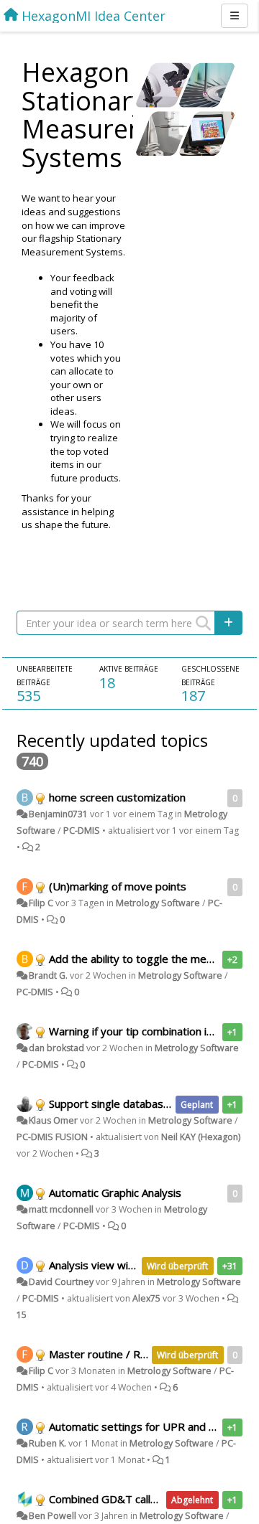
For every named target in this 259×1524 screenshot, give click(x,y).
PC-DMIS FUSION (52, 1137)
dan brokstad (56, 1048)
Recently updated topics (112, 740)
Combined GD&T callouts (111, 1499)
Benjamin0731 (58, 814)
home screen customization (117, 797)
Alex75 (146, 1298)
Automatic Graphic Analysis (115, 1192)
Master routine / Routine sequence (135, 1354)
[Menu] (234, 16)
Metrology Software (158, 903)
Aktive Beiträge (128, 669)
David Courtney (61, 1282)
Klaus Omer (53, 1120)
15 (22, 1315)
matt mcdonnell (61, 1209)
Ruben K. (47, 1443)
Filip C (41, 903)
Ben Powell (52, 1516)
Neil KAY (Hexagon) (200, 1137)
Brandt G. (48, 975)
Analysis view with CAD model (122, 1265)
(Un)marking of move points (117, 886)
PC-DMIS (81, 830)
